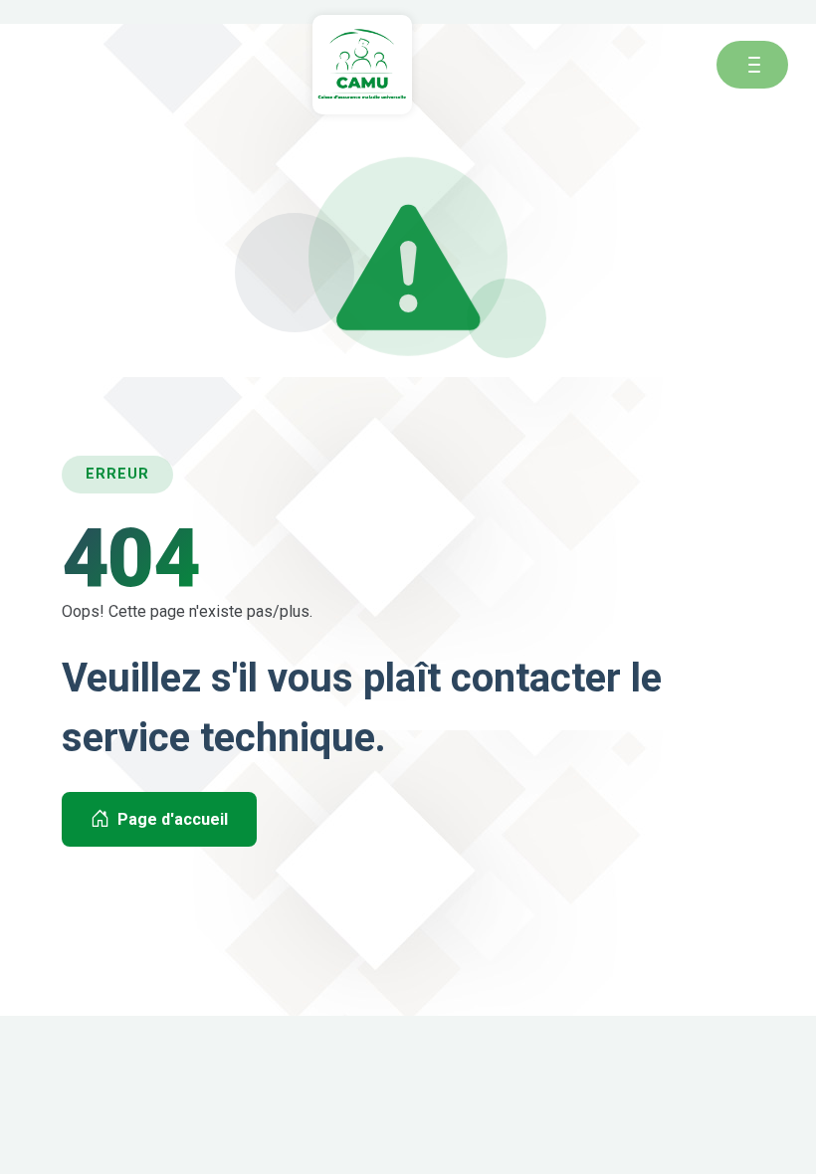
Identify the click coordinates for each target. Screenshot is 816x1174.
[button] (754, 65)
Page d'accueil (172, 819)
